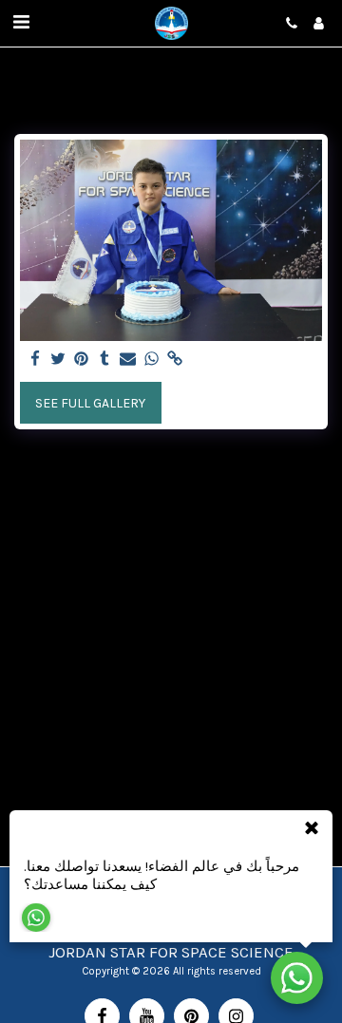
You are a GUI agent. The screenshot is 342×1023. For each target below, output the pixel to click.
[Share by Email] (128, 359)
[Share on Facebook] (35, 359)
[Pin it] (81, 359)
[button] (21, 22)
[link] (174, 359)
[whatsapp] (152, 359)
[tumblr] (105, 359)
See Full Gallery (90, 403)
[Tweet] (58, 359)
